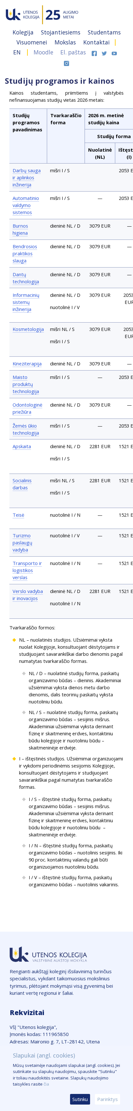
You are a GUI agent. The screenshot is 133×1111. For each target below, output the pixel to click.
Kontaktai (96, 42)
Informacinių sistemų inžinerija (26, 302)
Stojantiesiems (61, 32)
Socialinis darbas (22, 484)
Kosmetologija (28, 329)
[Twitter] (105, 52)
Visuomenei (32, 42)
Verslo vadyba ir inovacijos (28, 594)
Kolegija (24, 32)
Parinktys (107, 1099)
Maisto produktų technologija (26, 384)
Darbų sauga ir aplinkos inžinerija (27, 177)
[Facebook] (95, 52)
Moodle (43, 52)
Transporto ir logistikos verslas (27, 570)
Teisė (18, 515)
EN (17, 52)
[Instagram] (66, 62)
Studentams (104, 32)
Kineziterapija (27, 363)
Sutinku (80, 1099)
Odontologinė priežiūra (27, 408)
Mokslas (66, 42)
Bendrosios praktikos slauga (25, 253)
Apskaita (22, 446)
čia (46, 1084)
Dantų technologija (26, 278)
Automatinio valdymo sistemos (26, 205)
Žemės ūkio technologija (26, 429)
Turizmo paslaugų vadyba (22, 542)
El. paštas (73, 52)
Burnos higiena (20, 229)
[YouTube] (114, 52)
